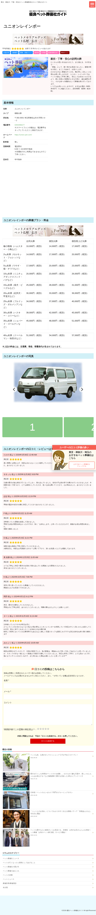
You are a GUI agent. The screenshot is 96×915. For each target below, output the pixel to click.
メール (7, 691)
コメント (8, 702)
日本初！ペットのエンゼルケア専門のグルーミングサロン (51, 793)
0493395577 (20, 125)
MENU (92, 6)
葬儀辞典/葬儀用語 (9, 883)
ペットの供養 (8, 875)
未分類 (5, 887)
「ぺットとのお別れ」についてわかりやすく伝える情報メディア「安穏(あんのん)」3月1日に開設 (61, 813)
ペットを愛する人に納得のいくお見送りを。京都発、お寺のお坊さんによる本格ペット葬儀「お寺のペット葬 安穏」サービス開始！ (60, 832)
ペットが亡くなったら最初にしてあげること (19, 863)
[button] (82, 465)
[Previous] (14, 389)
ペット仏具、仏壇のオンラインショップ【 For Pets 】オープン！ (54, 756)
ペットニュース (8, 879)
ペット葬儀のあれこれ (11, 871)
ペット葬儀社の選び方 (11, 867)
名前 (6, 680)
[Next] (81, 389)
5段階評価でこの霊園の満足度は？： (20, 729)
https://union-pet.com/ (23, 135)
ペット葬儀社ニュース (11, 858)
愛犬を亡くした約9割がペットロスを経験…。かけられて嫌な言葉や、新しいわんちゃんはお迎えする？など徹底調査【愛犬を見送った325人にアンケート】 (60, 776)
